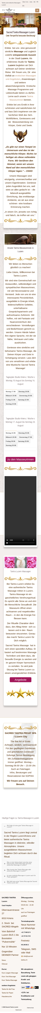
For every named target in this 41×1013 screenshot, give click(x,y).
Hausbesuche (7, 996)
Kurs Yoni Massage (9, 976)
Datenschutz (30, 1007)
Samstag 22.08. (23, 400)
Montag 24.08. (11, 433)
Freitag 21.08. (11, 400)
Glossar (4, 964)
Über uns (25, 2)
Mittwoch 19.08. (11, 396)
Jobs (30, 2)
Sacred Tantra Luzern (12, 1007)
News (4, 960)
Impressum (19, 1010)
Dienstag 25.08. (23, 433)
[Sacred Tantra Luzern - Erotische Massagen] (8, 10)
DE (35, 2)
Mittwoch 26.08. (11, 437)
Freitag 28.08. (11, 441)
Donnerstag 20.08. (25, 396)
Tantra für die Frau (8, 989)
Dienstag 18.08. (23, 391)
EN (23, 6)
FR (37, 2)
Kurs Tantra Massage (9, 980)
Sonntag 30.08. (11, 445)
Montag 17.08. (11, 391)
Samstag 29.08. (23, 441)
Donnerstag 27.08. (25, 437)
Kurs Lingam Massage (10, 973)
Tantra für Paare (7, 993)
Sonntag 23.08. (11, 404)
